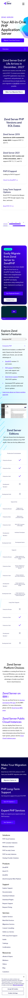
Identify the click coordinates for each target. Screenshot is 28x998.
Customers (5, 972)
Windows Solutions (8, 846)
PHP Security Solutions (9, 854)
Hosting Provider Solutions (10, 858)
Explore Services (7, 916)
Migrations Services (8, 924)
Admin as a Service (8, 932)
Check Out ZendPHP (9, 180)
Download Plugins (7, 899)
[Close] (24, 976)
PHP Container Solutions (9, 843)
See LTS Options (9, 802)
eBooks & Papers (7, 956)
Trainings (5, 943)
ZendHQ (5, 875)
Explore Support (7, 888)
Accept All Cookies (13, 989)
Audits (4, 939)
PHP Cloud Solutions (8, 839)
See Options (7, 822)
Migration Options (9, 780)
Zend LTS (5, 871)
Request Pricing (7, 907)
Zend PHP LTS (7, 206)
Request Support (7, 903)
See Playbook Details (12, 293)
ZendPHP (16, 83)
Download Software (8, 896)
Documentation (7, 892)
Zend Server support (11, 377)
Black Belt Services (8, 920)
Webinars (5, 960)
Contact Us (9, 300)
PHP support (9, 368)
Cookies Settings (13, 993)
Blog (3, 968)
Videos (4, 964)
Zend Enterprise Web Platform (11, 879)
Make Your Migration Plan (13, 92)
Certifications (6, 947)
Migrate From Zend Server (12, 40)
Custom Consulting (8, 928)
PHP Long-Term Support (9, 936)
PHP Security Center (8, 850)
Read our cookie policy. (18, 985)
